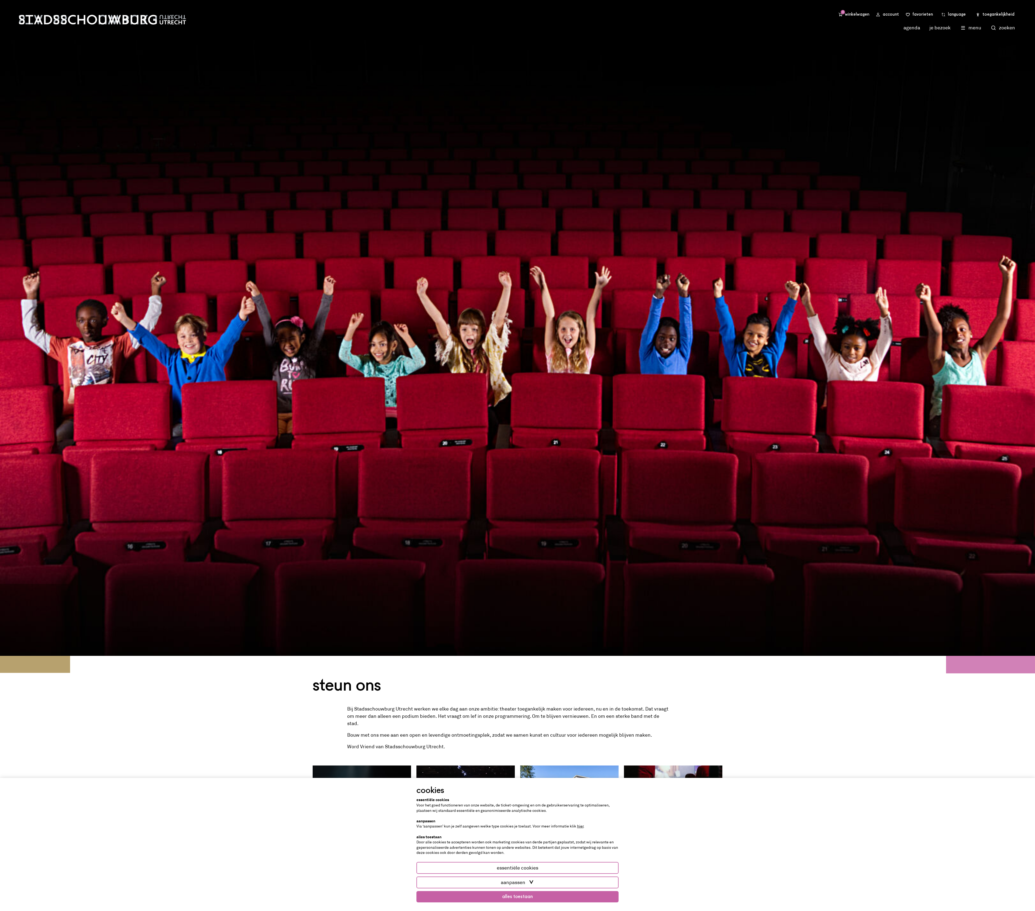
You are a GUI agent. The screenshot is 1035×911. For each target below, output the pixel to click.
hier (580, 826)
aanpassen (513, 882)
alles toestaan (517, 896)
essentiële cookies (517, 868)
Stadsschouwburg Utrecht (102, 19)
